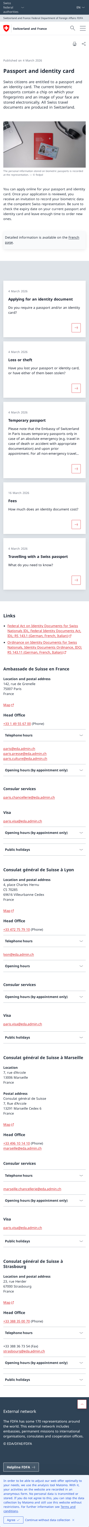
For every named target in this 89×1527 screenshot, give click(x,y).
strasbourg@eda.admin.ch (24, 1351)
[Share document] (83, 43)
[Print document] (74, 43)
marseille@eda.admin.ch (22, 1148)
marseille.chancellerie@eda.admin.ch (32, 1189)
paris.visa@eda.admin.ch (22, 821)
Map (6, 705)
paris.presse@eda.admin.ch (25, 753)
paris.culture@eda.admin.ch (25, 758)
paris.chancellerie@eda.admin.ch (29, 797)
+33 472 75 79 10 (16, 929)
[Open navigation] (83, 28)
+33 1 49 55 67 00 (17, 723)
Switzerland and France (30, 29)
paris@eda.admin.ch (19, 748)
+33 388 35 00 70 (16, 1321)
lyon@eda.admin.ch (18, 954)
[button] (82, 1404)
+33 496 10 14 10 (16, 1143)
